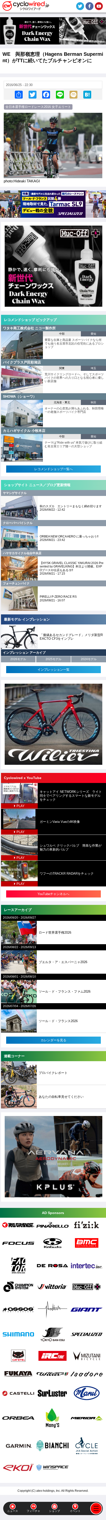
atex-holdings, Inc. (48, 1490)
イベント (75, 1510)
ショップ (54, 1510)
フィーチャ (33, 1510)
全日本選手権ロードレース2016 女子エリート (38, 107)
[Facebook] (46, 94)
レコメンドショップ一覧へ (53, 469)
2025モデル (53, 659)
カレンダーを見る (53, 1040)
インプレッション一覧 (53, 669)
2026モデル (18, 659)
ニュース (12, 1510)
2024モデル (89, 659)
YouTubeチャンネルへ (53, 894)
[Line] (60, 94)
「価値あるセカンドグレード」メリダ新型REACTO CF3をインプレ (71, 637)
